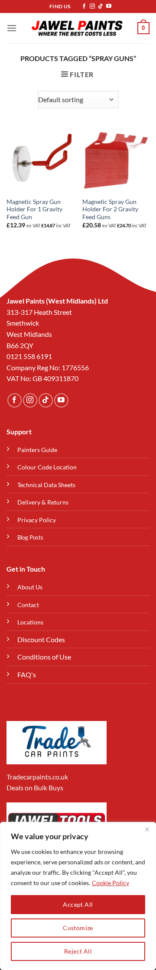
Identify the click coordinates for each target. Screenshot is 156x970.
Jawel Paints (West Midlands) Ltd (57, 301)
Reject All (78, 951)
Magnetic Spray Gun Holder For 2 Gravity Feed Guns (110, 209)
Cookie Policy (110, 882)
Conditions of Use (44, 657)
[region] (78, 896)
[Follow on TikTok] (100, 6)
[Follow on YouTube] (108, 6)
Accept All (78, 904)
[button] (11, 28)
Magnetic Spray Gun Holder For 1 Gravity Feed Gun (34, 209)
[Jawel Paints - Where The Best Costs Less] (77, 28)
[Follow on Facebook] (84, 6)
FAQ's (26, 674)
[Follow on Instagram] (92, 6)
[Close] (147, 829)
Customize (78, 927)
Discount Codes (41, 639)
